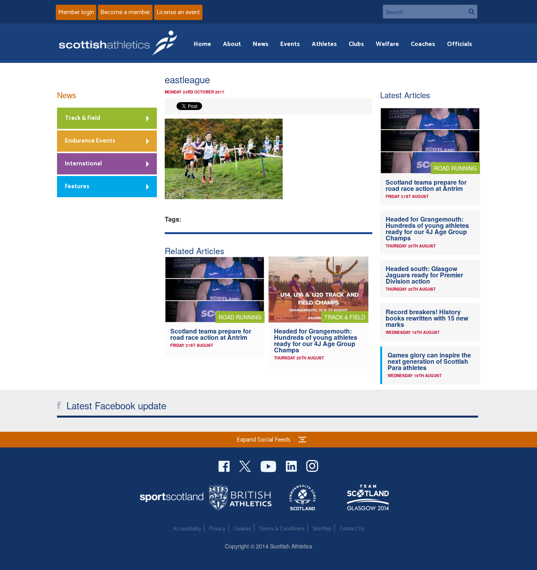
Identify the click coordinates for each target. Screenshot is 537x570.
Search (469, 11)
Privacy (217, 528)
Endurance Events (90, 141)
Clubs (356, 44)
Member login (76, 12)
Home (202, 44)
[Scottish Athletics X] (246, 465)
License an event (178, 12)
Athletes (324, 44)
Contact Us (352, 528)
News (260, 44)
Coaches (423, 44)
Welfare (387, 44)
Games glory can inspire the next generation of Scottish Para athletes (429, 361)
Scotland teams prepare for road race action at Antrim (210, 334)
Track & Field (82, 118)
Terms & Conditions (281, 528)
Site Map (322, 528)
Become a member (125, 12)
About (232, 44)
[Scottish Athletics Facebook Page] (225, 465)
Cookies (242, 528)
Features (77, 186)
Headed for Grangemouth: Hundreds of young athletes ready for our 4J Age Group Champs (315, 340)
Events (290, 44)
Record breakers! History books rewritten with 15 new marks (427, 318)
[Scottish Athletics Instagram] (312, 465)
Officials (459, 44)
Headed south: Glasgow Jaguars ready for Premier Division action (424, 275)
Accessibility (187, 528)
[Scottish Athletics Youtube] (269, 465)
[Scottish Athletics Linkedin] (292, 465)
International (83, 164)
